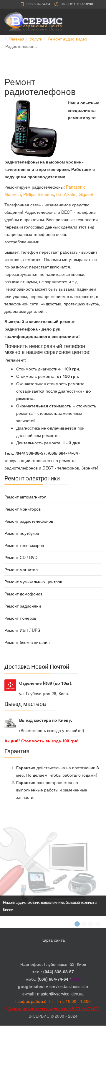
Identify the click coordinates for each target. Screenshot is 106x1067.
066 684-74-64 (38, 4)
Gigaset (86, 194)
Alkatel (70, 194)
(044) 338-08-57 (58, 971)
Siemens (46, 194)
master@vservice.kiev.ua (60, 994)
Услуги (36, 39)
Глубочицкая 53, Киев (65, 964)
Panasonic (75, 187)
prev (9, 859)
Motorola (12, 194)
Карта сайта (53, 940)
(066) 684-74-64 (53, 979)
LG (59, 194)
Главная (16, 39)
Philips (29, 194)
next (97, 859)
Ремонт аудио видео (67, 39)
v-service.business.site (67, 986)
